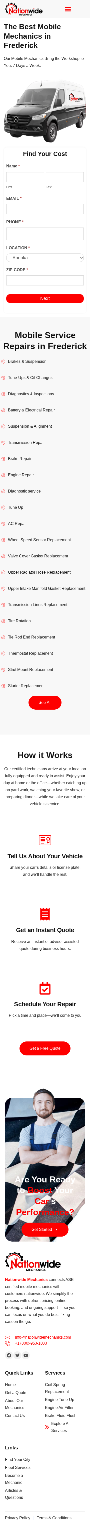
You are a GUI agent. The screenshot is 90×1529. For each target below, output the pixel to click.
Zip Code (17, 270)
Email (14, 198)
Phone (15, 222)
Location (18, 248)
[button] (68, 9)
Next (45, 298)
